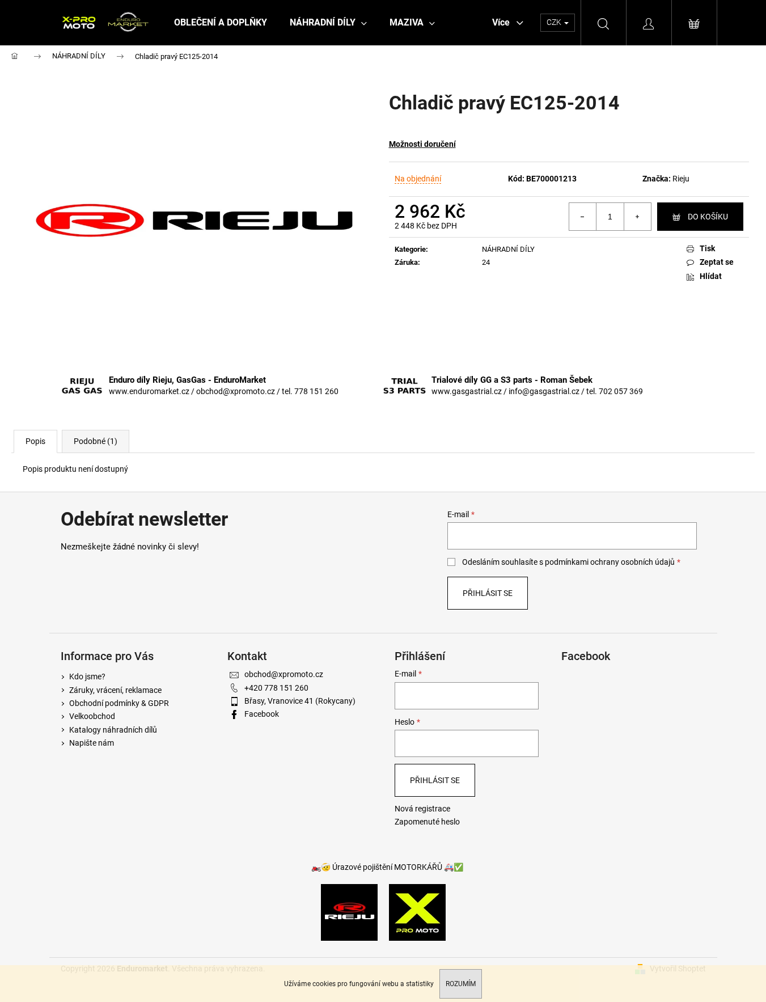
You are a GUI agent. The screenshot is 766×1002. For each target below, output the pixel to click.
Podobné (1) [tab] (95, 441)
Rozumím (461, 984)
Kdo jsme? (87, 676)
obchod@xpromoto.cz (283, 674)
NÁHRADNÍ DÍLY (508, 249)
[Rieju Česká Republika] (349, 911)
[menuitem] (220, 22)
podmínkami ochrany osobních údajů (610, 561)
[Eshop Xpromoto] (417, 911)
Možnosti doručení (422, 144)
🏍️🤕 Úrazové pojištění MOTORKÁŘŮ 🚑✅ (387, 867)
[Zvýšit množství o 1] (637, 216)
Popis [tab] (35, 441)
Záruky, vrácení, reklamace (115, 690)
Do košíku (708, 216)
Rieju (680, 178)
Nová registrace (422, 808)
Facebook (261, 713)
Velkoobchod (92, 716)
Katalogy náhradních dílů (113, 729)
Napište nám (91, 742)
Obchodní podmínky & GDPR (119, 703)
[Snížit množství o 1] (582, 216)
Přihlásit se (488, 593)
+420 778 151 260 (276, 687)
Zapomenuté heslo (427, 821)
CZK (555, 22)
